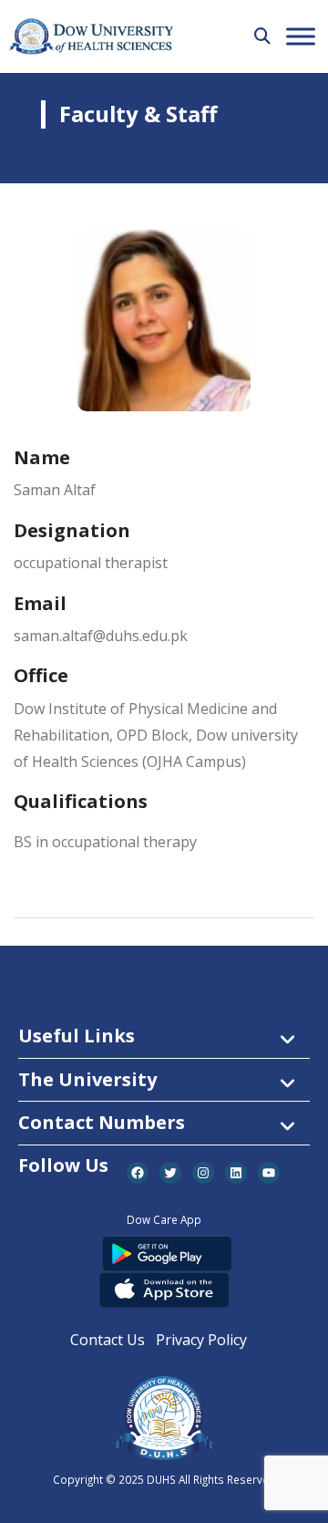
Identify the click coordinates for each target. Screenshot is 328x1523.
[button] (262, 36)
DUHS (161, 1479)
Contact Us (107, 1340)
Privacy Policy (201, 1340)
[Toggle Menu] (300, 36)
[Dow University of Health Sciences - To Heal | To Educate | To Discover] (91, 37)
